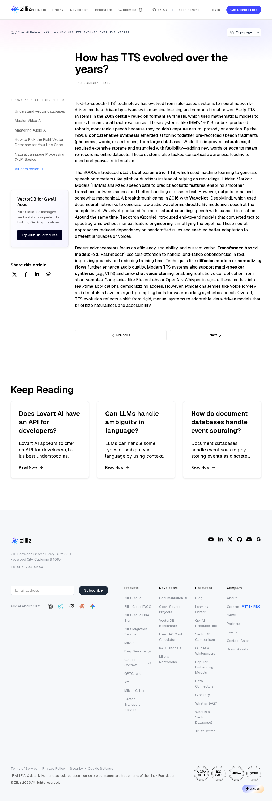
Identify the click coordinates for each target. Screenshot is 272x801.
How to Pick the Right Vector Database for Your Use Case (39, 142)
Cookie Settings (100, 768)
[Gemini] (92, 606)
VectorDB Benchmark (168, 623)
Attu (127, 682)
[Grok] (71, 606)
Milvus (129, 643)
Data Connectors (204, 684)
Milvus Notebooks (168, 659)
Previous (123, 335)
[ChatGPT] (50, 606)
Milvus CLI (132, 690)
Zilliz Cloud (133, 598)
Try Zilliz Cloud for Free (40, 235)
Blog (199, 598)
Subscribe (93, 590)
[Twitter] (230, 539)
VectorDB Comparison (205, 637)
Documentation (171, 598)
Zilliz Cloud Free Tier (136, 618)
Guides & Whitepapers (205, 651)
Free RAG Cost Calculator (170, 637)
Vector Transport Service (132, 704)
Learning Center (202, 609)
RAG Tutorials (170, 648)
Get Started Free (243, 9)
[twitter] (15, 274)
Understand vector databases (40, 111)
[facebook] (26, 274)
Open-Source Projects (169, 609)
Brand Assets (237, 649)
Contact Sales (238, 640)
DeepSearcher (135, 651)
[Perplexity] (60, 606)
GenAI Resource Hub (206, 623)
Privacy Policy (53, 768)
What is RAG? (206, 703)
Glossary (202, 695)
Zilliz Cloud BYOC (137, 606)
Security (76, 768)
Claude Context (130, 662)
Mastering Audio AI (30, 130)
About (232, 598)
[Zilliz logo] (21, 10)
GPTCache (132, 673)
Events (232, 632)
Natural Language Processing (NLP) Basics (39, 157)
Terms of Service (24, 768)
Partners (233, 623)
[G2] (258, 539)
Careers (233, 606)
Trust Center (205, 731)
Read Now (28, 467)
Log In (215, 9)
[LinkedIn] (220, 539)
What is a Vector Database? (204, 717)
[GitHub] (239, 539)
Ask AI (255, 789)
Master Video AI (28, 120)
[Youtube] (211, 539)
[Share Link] (48, 274)
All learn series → (29, 169)
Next (213, 335)
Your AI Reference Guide (37, 32)
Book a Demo (189, 9)
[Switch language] (140, 10)
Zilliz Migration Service (135, 632)
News (231, 615)
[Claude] (82, 606)
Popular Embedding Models (204, 667)
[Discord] (249, 539)
